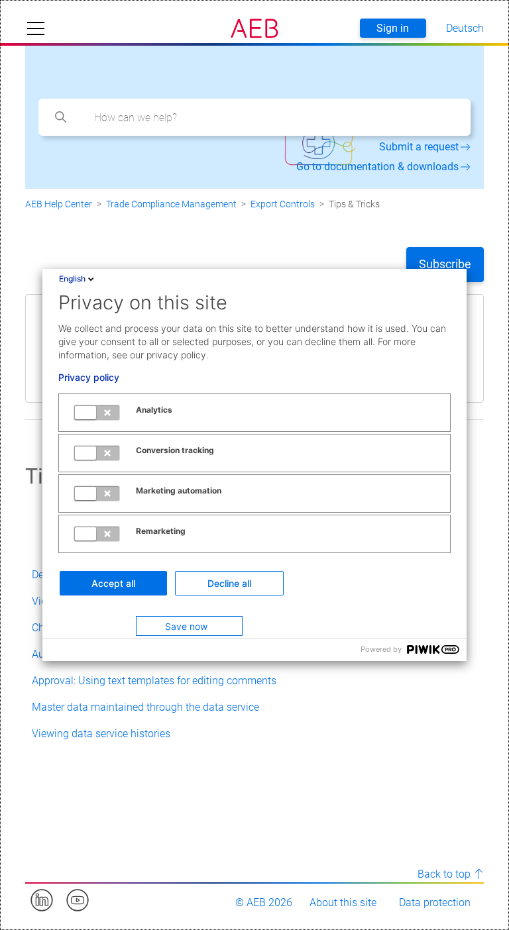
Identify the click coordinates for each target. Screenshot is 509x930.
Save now (186, 626)
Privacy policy (88, 377)
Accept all (113, 583)
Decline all (229, 583)
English (72, 279)
